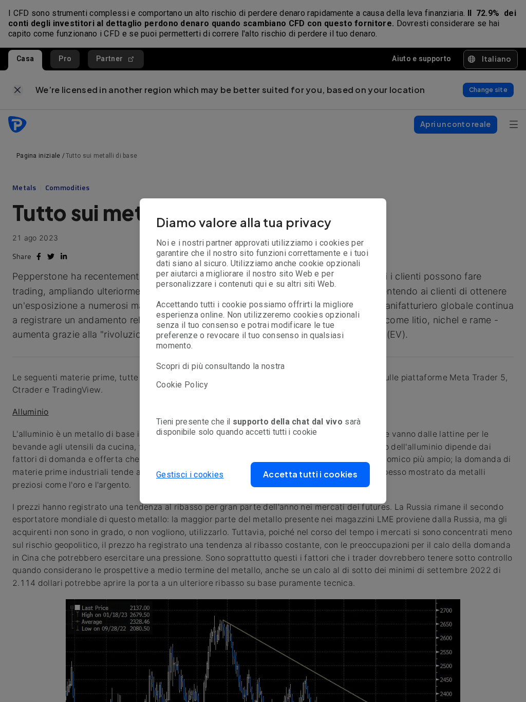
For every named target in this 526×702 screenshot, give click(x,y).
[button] (310, 474)
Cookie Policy (182, 385)
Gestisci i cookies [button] (189, 474)
